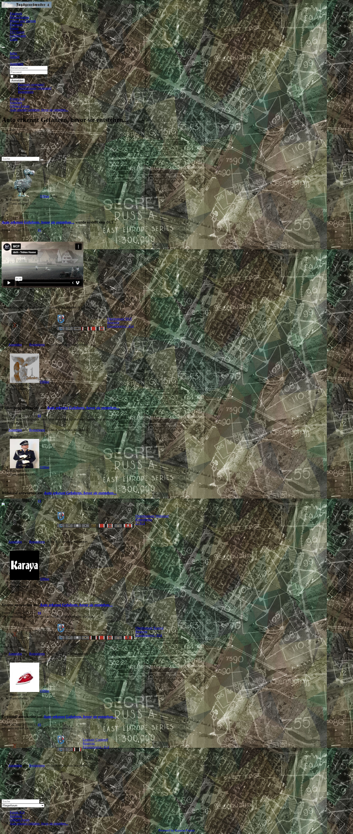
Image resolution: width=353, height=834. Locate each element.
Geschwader (18, 35)
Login (14, 39)
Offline (44, 196)
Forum (14, 28)
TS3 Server (17, 32)
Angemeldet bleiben (27, 76)
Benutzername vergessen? (34, 88)
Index (13, 53)
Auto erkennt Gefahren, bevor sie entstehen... (38, 222)
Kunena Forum (184, 830)
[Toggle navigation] (3, 47)
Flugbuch (16, 13)
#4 (39, 613)
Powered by (166, 830)
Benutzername (57, 67)
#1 (39, 230)
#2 (39, 415)
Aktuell (14, 57)
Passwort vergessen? (31, 84)
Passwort (54, 72)
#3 (39, 501)
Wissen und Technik (23, 21)
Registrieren (26, 92)
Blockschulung (19, 17)
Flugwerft (16, 24)
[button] (16, 64)
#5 (39, 724)
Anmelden (17, 80)
